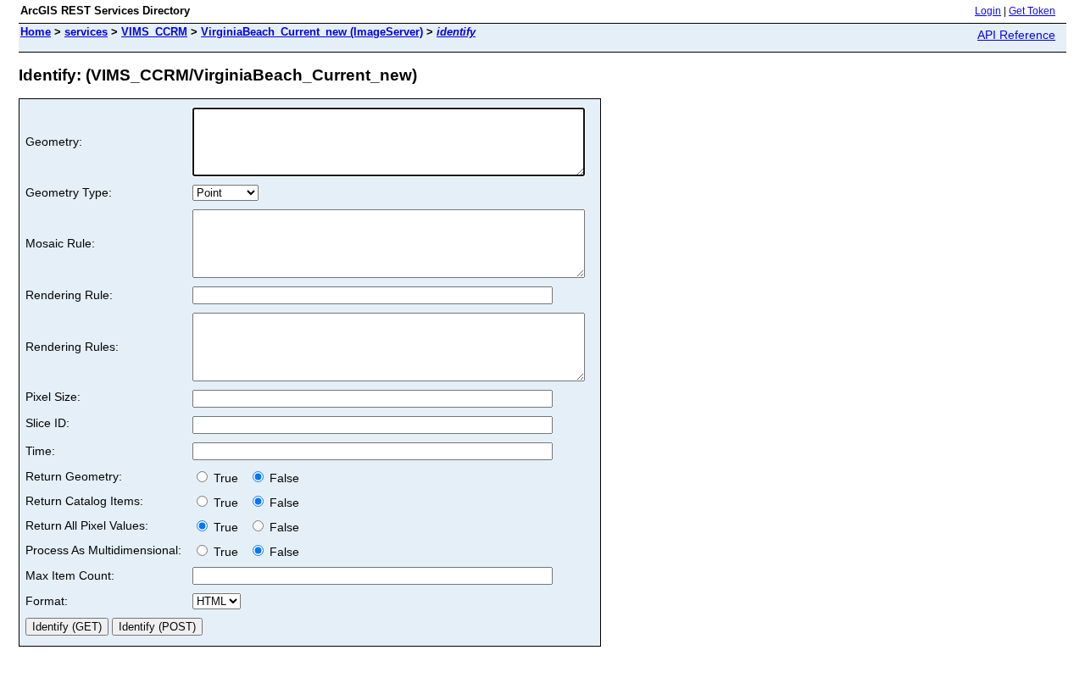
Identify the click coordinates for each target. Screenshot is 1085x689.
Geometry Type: (68, 192)
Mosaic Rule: (60, 243)
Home (35, 31)
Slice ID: (47, 423)
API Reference (1016, 35)
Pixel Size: (53, 396)
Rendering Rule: (69, 295)
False (282, 478)
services (86, 31)
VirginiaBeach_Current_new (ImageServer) (312, 31)
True (227, 478)
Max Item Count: (69, 575)
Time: (40, 451)
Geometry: (53, 141)
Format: (46, 601)
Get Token (1032, 11)
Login (988, 11)
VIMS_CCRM (154, 31)
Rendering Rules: (72, 346)
